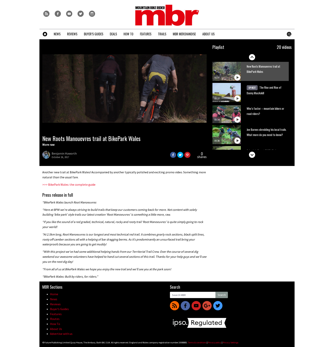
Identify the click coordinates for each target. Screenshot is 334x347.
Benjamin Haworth (64, 153)
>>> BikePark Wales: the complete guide (68, 184)
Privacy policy (214, 342)
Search (222, 295)
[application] (124, 88)
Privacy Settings (230, 342)
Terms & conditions (197, 342)
